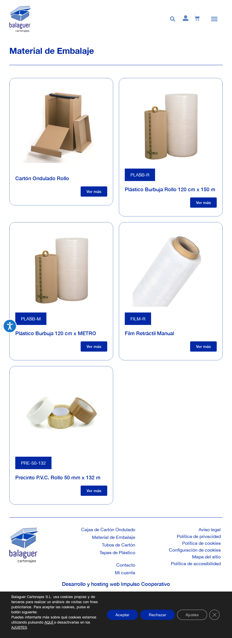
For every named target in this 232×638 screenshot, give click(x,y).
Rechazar (157, 615)
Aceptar (122, 615)
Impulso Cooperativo (145, 584)
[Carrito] (197, 18)
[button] (172, 19)
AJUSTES (19, 627)
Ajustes (192, 615)
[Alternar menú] (214, 18)
